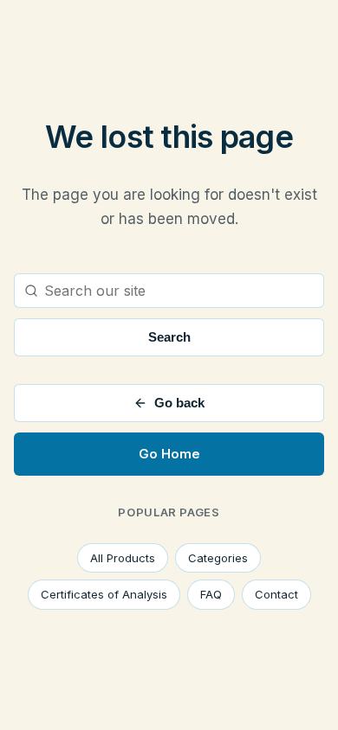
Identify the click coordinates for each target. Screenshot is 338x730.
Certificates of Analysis (104, 594)
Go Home (169, 453)
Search (169, 337)
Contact (276, 594)
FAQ (211, 594)
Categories (218, 558)
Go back (179, 402)
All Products (122, 558)
